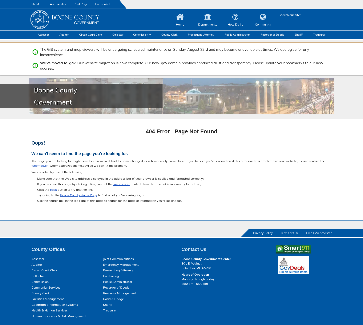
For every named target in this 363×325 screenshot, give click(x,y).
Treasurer (319, 34)
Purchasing (111, 276)
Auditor (64, 34)
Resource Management (119, 293)
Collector (117, 34)
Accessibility (58, 4)
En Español (102, 4)
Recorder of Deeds (272, 34)
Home (180, 24)
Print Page (81, 4)
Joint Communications (118, 259)
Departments (207, 24)
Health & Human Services (49, 310)
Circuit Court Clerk (90, 34)
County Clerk (169, 34)
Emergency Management (121, 264)
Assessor (43, 34)
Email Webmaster (319, 233)
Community (263, 24)
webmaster (39, 165)
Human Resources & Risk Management (59, 316)
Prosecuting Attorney (201, 34)
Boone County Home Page (78, 195)
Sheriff (299, 34)
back (53, 189)
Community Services (45, 287)
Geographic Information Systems (54, 304)
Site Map (36, 4)
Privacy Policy (263, 233)
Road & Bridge (113, 299)
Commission (140, 34)
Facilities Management (47, 299)
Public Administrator (237, 34)
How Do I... (235, 24)
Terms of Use (289, 233)
